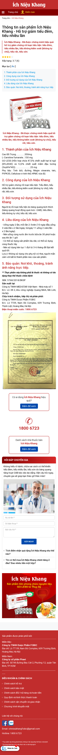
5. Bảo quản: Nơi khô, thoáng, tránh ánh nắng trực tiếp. (29, 87)
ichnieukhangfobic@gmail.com (24, 728)
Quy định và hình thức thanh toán (20, 697)
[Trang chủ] (29, 4)
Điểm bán (30, 12)
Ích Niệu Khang (17, 18)
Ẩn (13, 66)
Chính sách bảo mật (14, 688)
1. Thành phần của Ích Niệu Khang (19, 72)
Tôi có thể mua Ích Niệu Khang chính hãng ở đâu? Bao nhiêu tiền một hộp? (28, 562)
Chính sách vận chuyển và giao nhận (22, 701)
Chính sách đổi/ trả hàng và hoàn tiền (22, 692)
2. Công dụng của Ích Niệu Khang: (19, 76)
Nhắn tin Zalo (12, 747)
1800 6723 (29, 428)
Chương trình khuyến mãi (16, 706)
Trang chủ (13, 12)
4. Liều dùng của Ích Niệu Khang (19, 83)
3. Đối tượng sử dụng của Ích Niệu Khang (23, 80)
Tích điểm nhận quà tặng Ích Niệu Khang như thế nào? (30, 552)
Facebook (4, 723)
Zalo (10, 723)
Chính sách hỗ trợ (13, 683)
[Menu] (3, 12)
